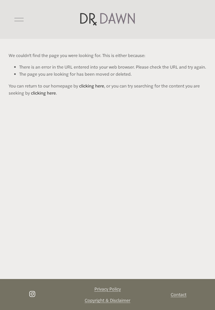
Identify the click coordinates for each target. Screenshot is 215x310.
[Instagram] (32, 294)
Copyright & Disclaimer (107, 300)
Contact (178, 294)
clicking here (91, 85)
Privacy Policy (107, 289)
